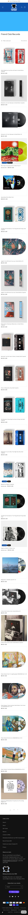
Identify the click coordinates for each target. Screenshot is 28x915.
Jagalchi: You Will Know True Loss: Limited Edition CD (12, 261)
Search (4, 822)
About (4, 825)
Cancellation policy (17, 912)
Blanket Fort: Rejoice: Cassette (7, 484)
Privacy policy (23, 907)
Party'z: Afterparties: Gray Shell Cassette (9, 387)
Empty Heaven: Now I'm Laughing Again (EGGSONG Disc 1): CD (14, 674)
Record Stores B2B (7, 841)
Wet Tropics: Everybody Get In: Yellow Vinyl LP (11, 165)
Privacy (4, 847)
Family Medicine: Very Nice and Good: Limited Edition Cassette (12, 71)
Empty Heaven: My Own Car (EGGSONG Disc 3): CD (11, 738)
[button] (2, 7)
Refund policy (16, 907)
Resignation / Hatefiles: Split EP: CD (8, 579)
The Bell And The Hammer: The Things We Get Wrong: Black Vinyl (13, 516)
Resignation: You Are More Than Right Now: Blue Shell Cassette (12, 452)
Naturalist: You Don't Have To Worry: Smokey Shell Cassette (13, 356)
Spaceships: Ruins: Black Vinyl (7, 197)
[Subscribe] (21, 887)
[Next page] (17, 809)
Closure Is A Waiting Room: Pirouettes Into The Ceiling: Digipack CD (12, 801)
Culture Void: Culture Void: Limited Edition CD (10, 611)
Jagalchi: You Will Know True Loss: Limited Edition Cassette (13, 292)
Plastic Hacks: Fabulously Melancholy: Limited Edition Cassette (12, 325)
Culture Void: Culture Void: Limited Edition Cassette (12, 642)
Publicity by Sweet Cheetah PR (10, 844)
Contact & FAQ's (6, 834)
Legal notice (10, 912)
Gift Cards (5, 828)
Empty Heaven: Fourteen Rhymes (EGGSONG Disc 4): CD (12, 769)
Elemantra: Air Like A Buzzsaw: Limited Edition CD (11, 134)
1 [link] (10, 809)
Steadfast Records (9, 907)
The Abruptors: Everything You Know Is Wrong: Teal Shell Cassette (13, 420)
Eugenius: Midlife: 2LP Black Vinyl (8, 548)
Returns (4, 831)
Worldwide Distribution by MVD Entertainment (14, 837)
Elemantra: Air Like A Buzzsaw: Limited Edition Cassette (13, 102)
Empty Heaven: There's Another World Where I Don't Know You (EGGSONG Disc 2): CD (13, 706)
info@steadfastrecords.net (10, 860)
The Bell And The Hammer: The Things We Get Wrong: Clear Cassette (13, 229)
